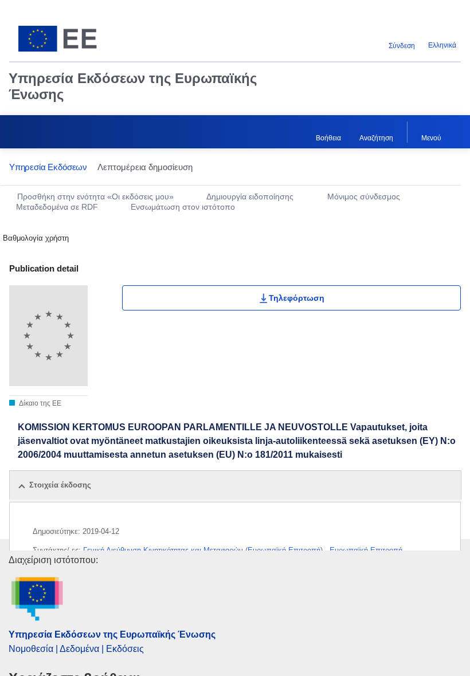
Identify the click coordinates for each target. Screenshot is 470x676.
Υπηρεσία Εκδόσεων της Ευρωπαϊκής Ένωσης (133, 86)
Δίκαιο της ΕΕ (39, 403)
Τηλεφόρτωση (296, 297)
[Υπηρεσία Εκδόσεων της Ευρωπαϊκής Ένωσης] (87, 39)
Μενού (431, 138)
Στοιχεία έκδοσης (60, 485)
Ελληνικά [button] (442, 45)
